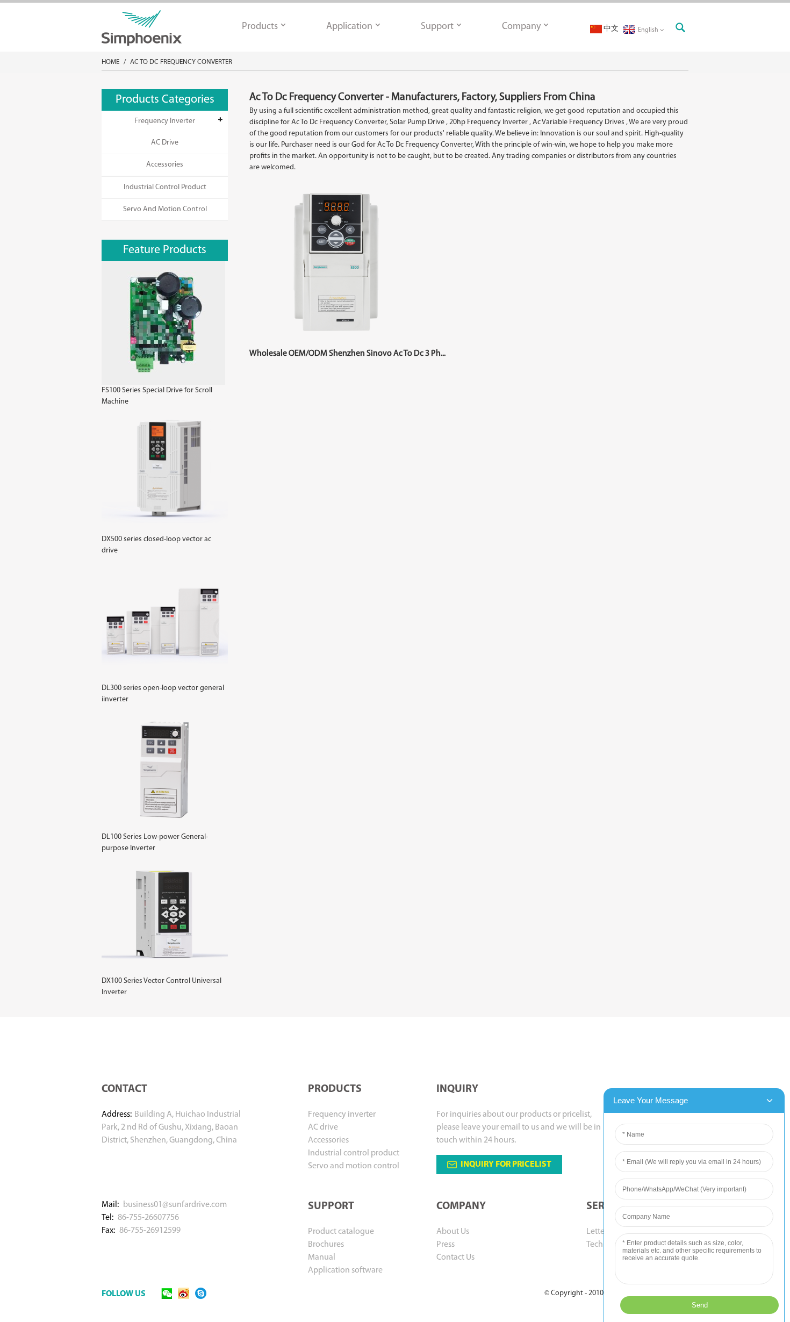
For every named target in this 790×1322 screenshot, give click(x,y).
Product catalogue (341, 1231)
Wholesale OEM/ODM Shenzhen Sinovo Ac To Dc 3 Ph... (347, 353)
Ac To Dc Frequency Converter (181, 62)
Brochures (326, 1244)
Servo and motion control (165, 209)
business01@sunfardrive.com (175, 1205)
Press (445, 1244)
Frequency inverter (164, 121)
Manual (321, 1257)
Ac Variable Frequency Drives (578, 122)
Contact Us (455, 1257)
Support (437, 27)
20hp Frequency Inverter (488, 122)
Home (110, 62)
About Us (452, 1231)
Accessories (164, 165)
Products (260, 27)
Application (349, 27)
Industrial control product (165, 187)
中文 (610, 29)
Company (521, 27)
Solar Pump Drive (417, 122)
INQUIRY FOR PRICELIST (506, 1164)
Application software (345, 1270)
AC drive (164, 143)
